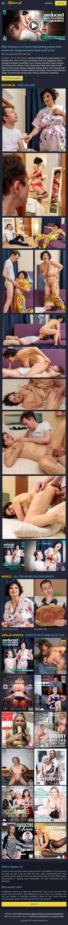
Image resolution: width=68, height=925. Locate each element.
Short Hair (15, 73)
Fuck (31, 63)
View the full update (12, 78)
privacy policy (58, 916)
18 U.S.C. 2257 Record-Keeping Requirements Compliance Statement (34, 914)
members (49, 3)
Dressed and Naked (10, 63)
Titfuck (35, 73)
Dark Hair (42, 61)
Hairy (42, 65)
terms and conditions (39, 916)
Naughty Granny (35, 68)
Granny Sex (35, 65)
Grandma (46, 63)
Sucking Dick (26, 73)
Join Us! (60, 3)
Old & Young (54, 68)
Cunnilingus (32, 61)
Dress (59, 61)
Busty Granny (54, 58)
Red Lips (61, 70)
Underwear (43, 73)
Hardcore (23, 68)
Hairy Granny (51, 65)
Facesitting (23, 63)
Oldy (8, 70)
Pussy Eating (39, 70)
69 (37, 58)
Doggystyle (51, 61)
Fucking (37, 63)
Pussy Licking (52, 70)
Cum (11, 61)
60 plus (32, 58)
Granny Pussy (23, 65)
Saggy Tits (6, 73)
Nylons (46, 68)
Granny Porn (11, 65)
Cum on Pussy (20, 61)
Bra (46, 58)
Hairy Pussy (13, 68)
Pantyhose (15, 70)
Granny (54, 63)
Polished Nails (27, 70)
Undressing (54, 73)
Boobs (41, 58)
